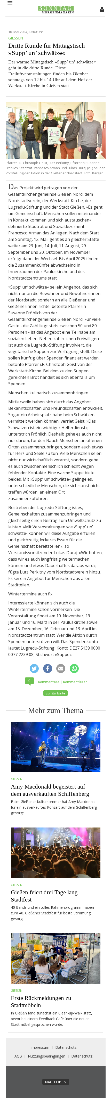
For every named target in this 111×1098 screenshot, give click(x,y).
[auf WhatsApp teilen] (74, 668)
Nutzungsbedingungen (46, 1056)
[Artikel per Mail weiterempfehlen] (61, 668)
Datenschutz (65, 1047)
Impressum (39, 1047)
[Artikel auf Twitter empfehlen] (34, 668)
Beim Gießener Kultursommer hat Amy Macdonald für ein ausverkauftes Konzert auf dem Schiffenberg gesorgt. (54, 807)
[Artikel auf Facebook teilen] (47, 668)
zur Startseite (55, 693)
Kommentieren (75, 681)
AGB (18, 1056)
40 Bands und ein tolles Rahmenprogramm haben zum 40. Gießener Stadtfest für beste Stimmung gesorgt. (52, 913)
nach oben (55, 1081)
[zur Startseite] (56, 13)
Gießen (16, 779)
